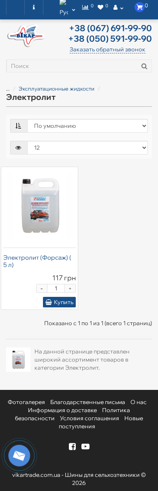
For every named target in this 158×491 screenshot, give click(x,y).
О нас (138, 402)
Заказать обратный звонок (107, 49)
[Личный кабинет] (118, 7)
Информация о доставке (62, 410)
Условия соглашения (89, 418)
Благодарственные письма (87, 402)
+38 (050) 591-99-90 (110, 38)
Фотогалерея (26, 402)
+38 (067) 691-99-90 (110, 28)
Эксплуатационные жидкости (56, 88)
